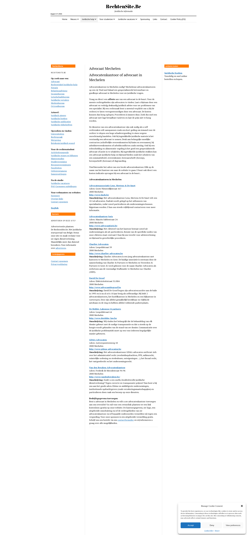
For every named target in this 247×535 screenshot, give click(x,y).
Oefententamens (59, 171)
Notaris (54, 87)
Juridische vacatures (126, 19)
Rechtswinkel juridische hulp (64, 84)
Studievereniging (59, 161)
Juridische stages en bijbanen (64, 155)
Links (155, 19)
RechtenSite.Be (123, 6)
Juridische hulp (88, 19)
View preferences (233, 525)
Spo (53, 195)
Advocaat (55, 81)
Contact (163, 19)
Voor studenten (106, 19)
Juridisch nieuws (58, 115)
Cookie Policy (209, 531)
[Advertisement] (123, 43)
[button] (242, 506)
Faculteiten (56, 167)
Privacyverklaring (59, 264)
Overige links (57, 198)
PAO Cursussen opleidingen (64, 186)
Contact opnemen (59, 201)
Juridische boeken (59, 118)
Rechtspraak (57, 137)
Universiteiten (57, 133)
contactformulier (126, 420)
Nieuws (73, 19)
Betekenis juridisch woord (63, 143)
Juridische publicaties (61, 121)
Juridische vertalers (60, 100)
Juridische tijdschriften (61, 124)
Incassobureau (57, 93)
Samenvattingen (58, 174)
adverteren (61, 248)
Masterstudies (57, 158)
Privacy (217, 531)
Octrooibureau (58, 106)
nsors (57, 195)
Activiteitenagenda (60, 152)
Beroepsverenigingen (61, 164)
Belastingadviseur (59, 90)
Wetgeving (56, 140)
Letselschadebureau (60, 96)
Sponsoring (145, 19)
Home (64, 19)
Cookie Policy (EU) (178, 19)
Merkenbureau (57, 103)
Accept (191, 525)
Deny (212, 525)
